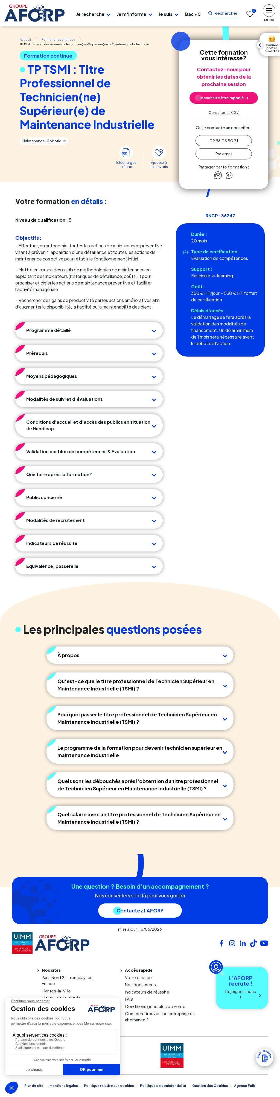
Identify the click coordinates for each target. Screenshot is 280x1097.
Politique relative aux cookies (109, 1086)
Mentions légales (63, 1086)
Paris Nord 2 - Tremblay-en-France (68, 980)
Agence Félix (245, 1086)
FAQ (129, 998)
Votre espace (138, 977)
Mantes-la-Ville (56, 990)
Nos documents (140, 984)
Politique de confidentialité (163, 1086)
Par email (223, 153)
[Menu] (68, 13)
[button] (108, 14)
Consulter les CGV (224, 113)
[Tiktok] (253, 942)
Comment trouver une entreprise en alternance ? (160, 1016)
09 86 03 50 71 (223, 140)
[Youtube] (264, 942)
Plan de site (33, 1086)
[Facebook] (221, 942)
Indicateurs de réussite (147, 991)
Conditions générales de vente (155, 1006)
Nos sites (51, 970)
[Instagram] (232, 942)
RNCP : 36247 (220, 215)
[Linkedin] (243, 942)
